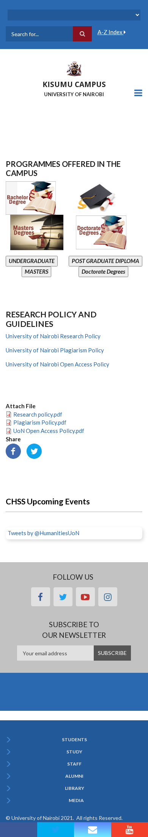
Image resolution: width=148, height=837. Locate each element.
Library (74, 788)
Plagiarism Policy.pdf (39, 422)
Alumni (74, 776)
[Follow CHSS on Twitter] (55, 829)
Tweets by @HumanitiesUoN (43, 532)
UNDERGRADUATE (32, 260)
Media (76, 800)
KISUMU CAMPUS (74, 84)
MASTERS (36, 271)
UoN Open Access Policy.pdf (48, 430)
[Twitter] (34, 450)
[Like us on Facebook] (18, 829)
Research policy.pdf (37, 414)
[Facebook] (13, 450)
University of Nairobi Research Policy (53, 336)
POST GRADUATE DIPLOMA (105, 260)
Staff (74, 764)
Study (74, 752)
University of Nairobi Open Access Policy (57, 364)
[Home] (74, 68)
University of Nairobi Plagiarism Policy (55, 350)
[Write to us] (92, 829)
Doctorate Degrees (103, 271)
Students (74, 739)
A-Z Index (111, 32)
